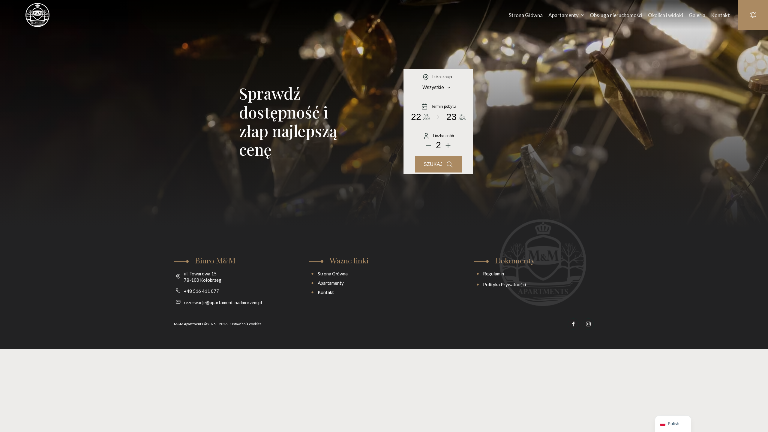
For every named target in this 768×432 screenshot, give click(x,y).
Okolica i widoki (665, 15)
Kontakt (720, 15)
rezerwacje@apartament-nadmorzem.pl (223, 302)
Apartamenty (563, 15)
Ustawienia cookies (246, 324)
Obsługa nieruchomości (616, 15)
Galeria (697, 15)
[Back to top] (753, 417)
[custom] (573, 324)
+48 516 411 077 (201, 291)
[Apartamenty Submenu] (582, 15)
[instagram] (588, 324)
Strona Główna (526, 15)
